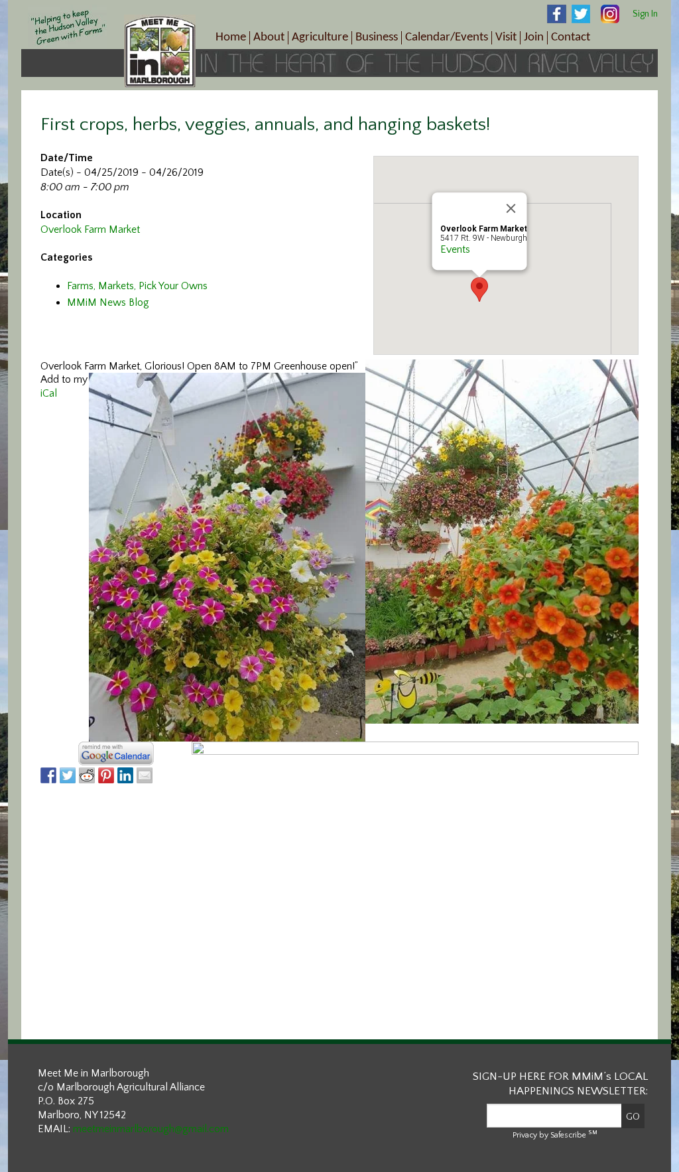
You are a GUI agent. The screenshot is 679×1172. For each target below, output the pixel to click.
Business (376, 37)
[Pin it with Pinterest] (106, 775)
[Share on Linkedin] (125, 775)
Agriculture (320, 37)
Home (231, 37)
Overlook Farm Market (90, 229)
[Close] (511, 208)
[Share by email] (145, 775)
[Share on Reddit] (87, 775)
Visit (506, 37)
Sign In (645, 14)
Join (534, 37)
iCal (48, 393)
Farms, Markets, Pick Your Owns (137, 286)
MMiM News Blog (108, 302)
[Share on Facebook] (48, 775)
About (268, 37)
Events (455, 249)
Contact (570, 37)
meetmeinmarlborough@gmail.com (151, 1129)
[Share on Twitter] (68, 775)
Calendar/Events (446, 37)
